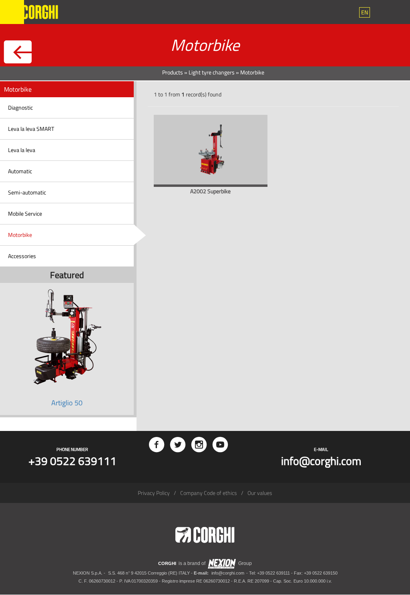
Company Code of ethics (208, 493)
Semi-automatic (27, 192)
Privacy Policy (154, 493)
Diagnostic (20, 107)
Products (172, 72)
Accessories (22, 256)
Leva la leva (21, 150)
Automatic (20, 171)
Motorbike (20, 234)
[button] (364, 12)
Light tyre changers (212, 72)
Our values (259, 493)
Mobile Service (25, 213)
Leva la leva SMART (31, 128)
